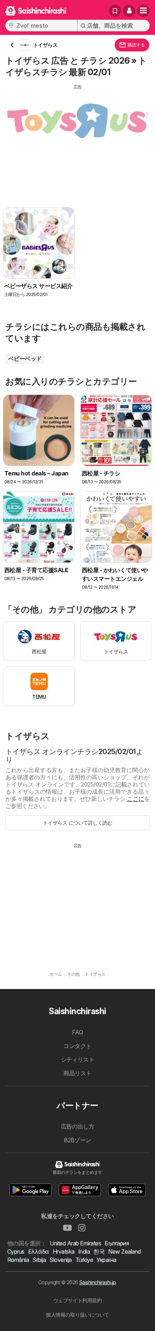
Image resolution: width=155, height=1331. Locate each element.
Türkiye (84, 1259)
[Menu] (143, 11)
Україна (106, 1259)
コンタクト (77, 1045)
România (18, 1259)
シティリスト (77, 1059)
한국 (99, 1251)
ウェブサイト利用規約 (77, 1300)
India (84, 1251)
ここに (135, 798)
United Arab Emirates (75, 1243)
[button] (129, 11)
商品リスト (77, 1073)
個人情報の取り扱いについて (77, 1315)
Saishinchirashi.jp (97, 1282)
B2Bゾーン (77, 1140)
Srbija (39, 1259)
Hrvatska (64, 1251)
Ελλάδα (38, 1251)
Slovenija (60, 1259)
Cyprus (16, 1251)
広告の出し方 (77, 1126)
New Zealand (124, 1251)
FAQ (77, 1032)
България (117, 1243)
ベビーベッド (25, 358)
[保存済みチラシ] (115, 11)
